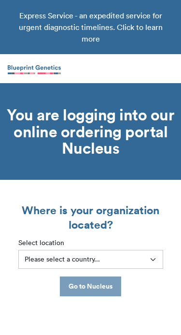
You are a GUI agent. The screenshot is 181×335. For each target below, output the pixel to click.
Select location (41, 242)
